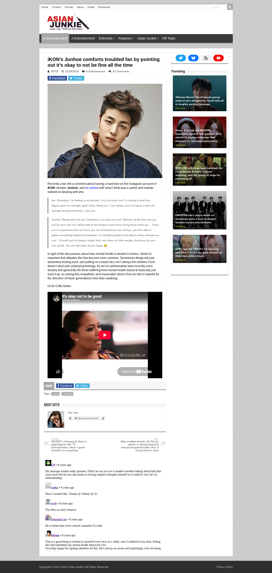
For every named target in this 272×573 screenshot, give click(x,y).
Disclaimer (104, 7)
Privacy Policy (225, 566)
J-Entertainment (83, 38)
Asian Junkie (146, 38)
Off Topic (168, 38)
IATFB (54, 71)
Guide (91, 7)
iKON (55, 394)
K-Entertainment (55, 38)
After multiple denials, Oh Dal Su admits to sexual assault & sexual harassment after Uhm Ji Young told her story (140, 445)
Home (44, 7)
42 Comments (121, 71)
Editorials (106, 38)
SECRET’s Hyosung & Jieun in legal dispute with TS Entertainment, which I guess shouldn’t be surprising (69, 445)
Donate (69, 7)
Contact (56, 7)
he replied (91, 187)
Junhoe (67, 394)
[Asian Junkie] (66, 21)
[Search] (230, 7)
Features (125, 38)
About (80, 7)
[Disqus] (105, 504)
